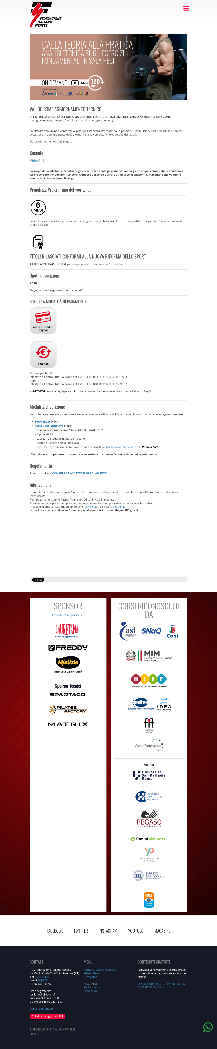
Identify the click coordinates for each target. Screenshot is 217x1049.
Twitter (81, 930)
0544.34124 (42, 977)
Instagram (108, 930)
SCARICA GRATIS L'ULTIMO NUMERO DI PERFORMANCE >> (161, 985)
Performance (92, 987)
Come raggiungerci (42, 1008)
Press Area (90, 977)
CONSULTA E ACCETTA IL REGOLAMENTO (79, 473)
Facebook (55, 930)
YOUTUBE (135, 930)
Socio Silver (42, 421)
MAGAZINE (162, 930)
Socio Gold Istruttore (49, 426)
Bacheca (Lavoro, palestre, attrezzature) (100, 971)
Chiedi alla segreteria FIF (47, 1016)
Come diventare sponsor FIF (67, 615)
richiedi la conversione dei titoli (121, 447)
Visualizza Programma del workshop (61, 189)
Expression (91, 991)
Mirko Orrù (37, 160)
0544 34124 (92, 507)
